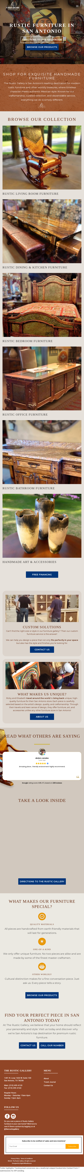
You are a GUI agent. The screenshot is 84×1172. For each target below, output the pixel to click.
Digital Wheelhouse (26, 1163)
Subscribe (72, 1146)
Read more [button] (61, 777)
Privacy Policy (15, 1158)
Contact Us (48, 1085)
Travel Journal (50, 1082)
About (46, 1078)
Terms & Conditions (27, 1158)
